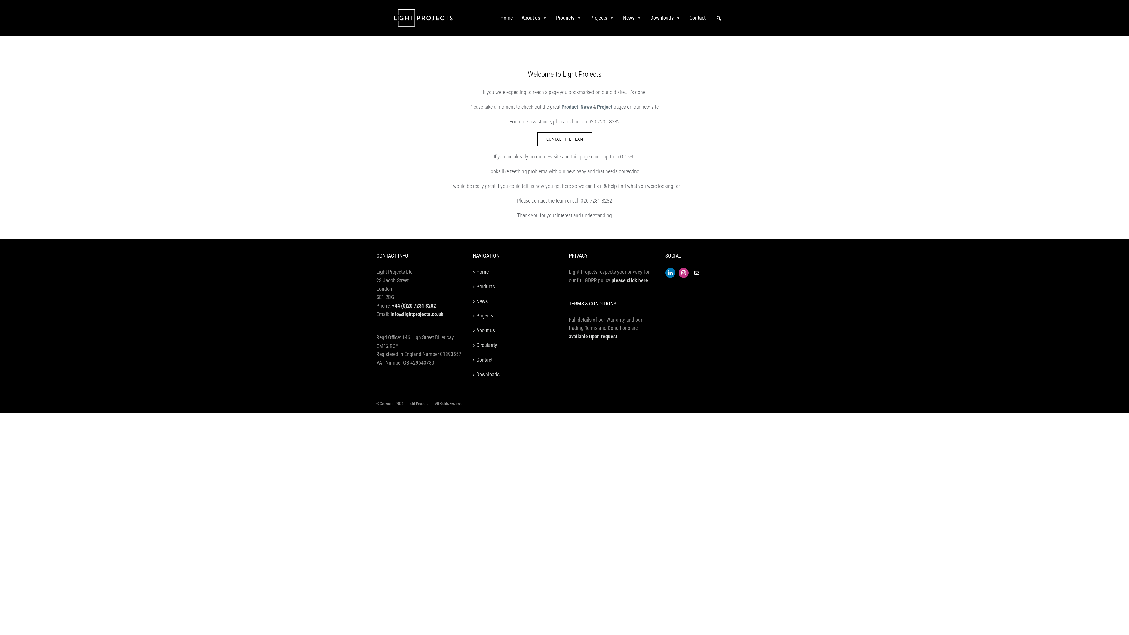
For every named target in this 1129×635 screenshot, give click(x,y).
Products (565, 18)
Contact (697, 18)
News (628, 18)
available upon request (593, 336)
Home (506, 18)
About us (531, 18)
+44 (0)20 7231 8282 (414, 306)
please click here (630, 280)
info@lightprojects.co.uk (417, 314)
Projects (598, 18)
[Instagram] (684, 273)
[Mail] (697, 273)
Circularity (486, 345)
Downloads (662, 18)
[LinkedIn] (670, 273)
